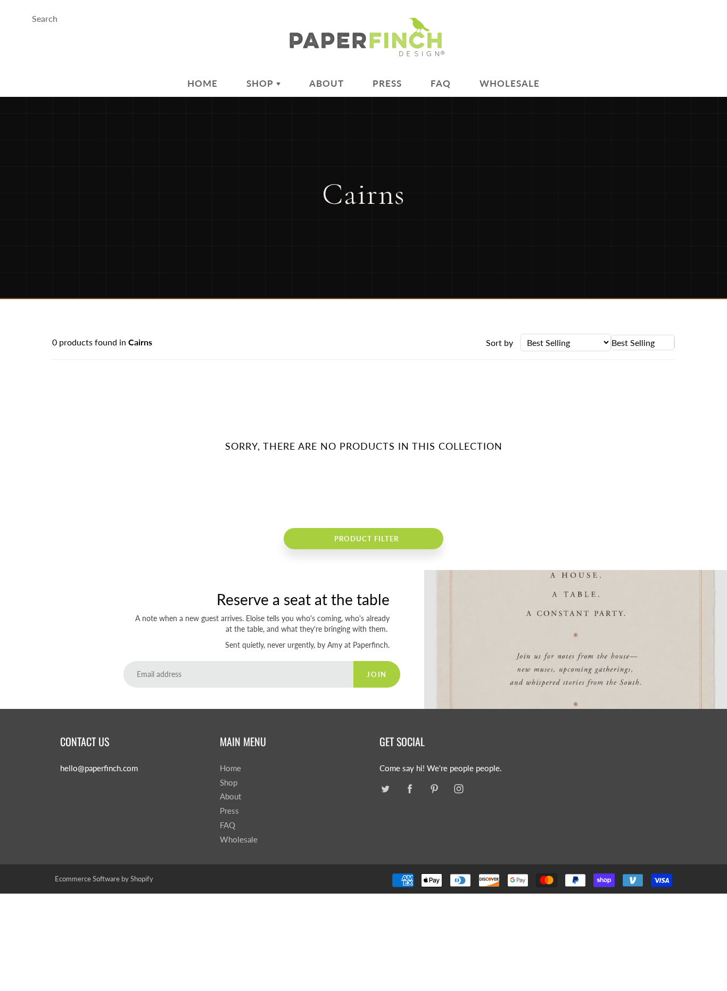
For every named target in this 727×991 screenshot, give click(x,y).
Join (376, 674)
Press (387, 83)
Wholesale (510, 83)
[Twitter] (385, 789)
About (326, 83)
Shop (261, 83)
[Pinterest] (434, 789)
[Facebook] (409, 789)
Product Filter (366, 538)
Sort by (499, 342)
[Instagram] (458, 789)
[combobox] (643, 342)
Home (202, 83)
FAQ (441, 83)
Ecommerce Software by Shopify (104, 878)
